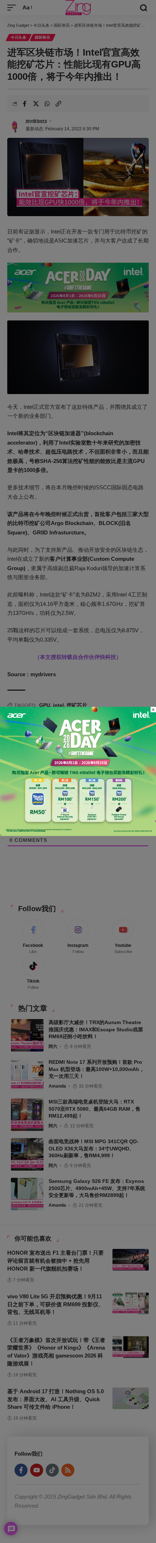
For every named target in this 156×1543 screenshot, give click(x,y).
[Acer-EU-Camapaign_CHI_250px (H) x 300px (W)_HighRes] (78, 771)
